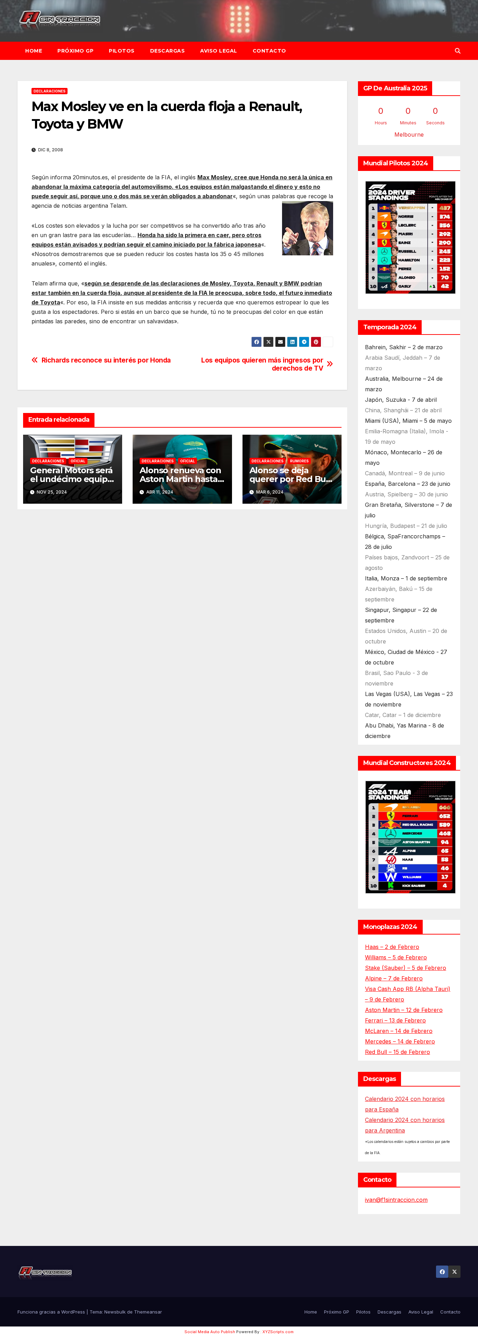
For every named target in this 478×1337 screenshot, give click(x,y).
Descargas (167, 51)
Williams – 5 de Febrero (396, 957)
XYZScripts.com (278, 1331)
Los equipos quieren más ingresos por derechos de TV (262, 364)
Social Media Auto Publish (209, 1331)
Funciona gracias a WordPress (51, 1312)
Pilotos (122, 51)
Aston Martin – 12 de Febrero (404, 1009)
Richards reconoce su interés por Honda (106, 360)
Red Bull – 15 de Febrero (397, 1051)
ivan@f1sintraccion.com (396, 1199)
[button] (458, 50)
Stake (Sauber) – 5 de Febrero (405, 967)
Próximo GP (75, 51)
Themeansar (148, 1312)
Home (33, 51)
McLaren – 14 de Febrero (399, 1030)
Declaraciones (49, 91)
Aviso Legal (218, 51)
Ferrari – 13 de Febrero (395, 1020)
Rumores (299, 461)
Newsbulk (115, 1312)
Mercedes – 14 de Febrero (400, 1041)
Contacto (269, 51)
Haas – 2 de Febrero (392, 946)
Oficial (78, 461)
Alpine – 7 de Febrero (394, 978)
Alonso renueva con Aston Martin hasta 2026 (180, 479)
